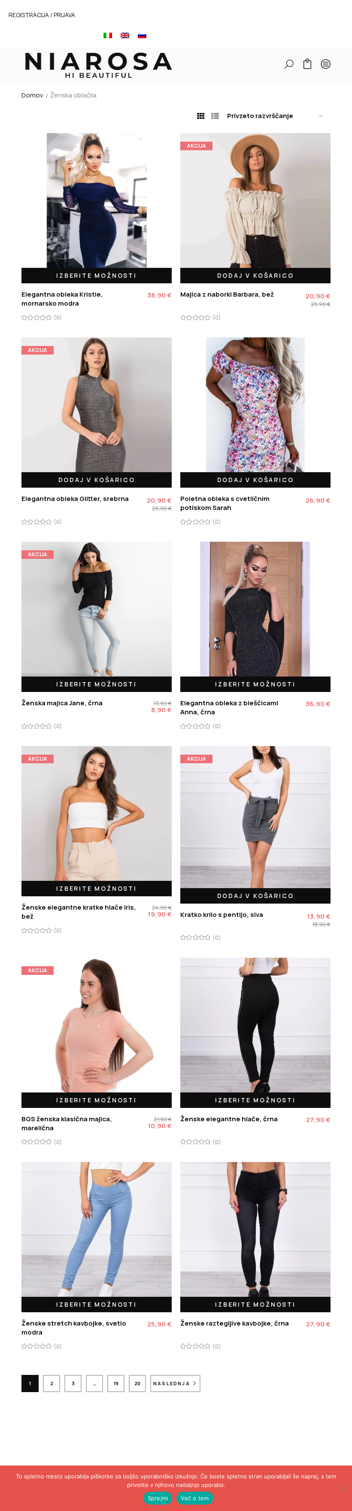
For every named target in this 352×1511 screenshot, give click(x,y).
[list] (215, 115)
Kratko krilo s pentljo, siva (221, 914)
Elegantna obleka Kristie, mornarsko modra (62, 299)
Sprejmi (158, 1498)
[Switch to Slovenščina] (142, 35)
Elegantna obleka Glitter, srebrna (75, 498)
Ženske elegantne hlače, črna (229, 1118)
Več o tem (195, 1498)
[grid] (200, 115)
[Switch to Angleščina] (125, 35)
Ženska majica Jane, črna (62, 702)
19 (116, 1383)
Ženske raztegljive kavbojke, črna (234, 1323)
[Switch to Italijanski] (107, 35)
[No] (341, 1488)
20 (137, 1383)
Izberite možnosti (96, 275)
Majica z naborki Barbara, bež (227, 294)
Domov (32, 95)
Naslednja (171, 1383)
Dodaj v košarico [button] (255, 275)
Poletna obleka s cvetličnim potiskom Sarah (225, 503)
